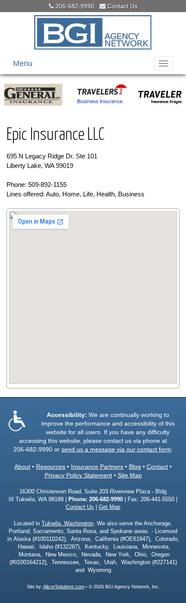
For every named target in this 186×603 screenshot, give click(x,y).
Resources (50, 466)
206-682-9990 (74, 6)
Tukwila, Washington (67, 524)
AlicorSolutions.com (63, 586)
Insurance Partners (97, 466)
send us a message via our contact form (116, 449)
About (22, 466)
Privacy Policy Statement (78, 475)
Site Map (130, 475)
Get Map (109, 507)
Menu (22, 63)
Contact (157, 466)
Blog (135, 466)
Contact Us (122, 6)
